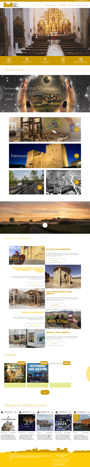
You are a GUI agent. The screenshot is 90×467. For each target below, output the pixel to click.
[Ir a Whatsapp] (75, 0)
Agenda (79, 5)
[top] (45, 225)
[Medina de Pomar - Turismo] (11, 7)
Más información (54, 260)
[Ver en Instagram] (15, 412)
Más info (11, 459)
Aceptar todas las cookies (61, 460)
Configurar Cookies (59, 464)
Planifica (70, 5)
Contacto (85, 5)
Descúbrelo (9, 99)
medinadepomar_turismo (9, 411)
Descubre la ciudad (51, 5)
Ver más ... (45, 392)
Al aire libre (62, 5)
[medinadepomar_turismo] (2, 412)
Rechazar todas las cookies (61, 456)
